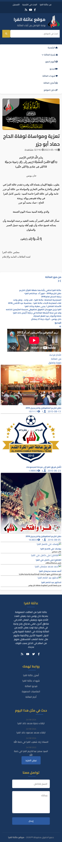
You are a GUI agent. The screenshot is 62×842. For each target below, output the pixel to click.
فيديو (52, 69)
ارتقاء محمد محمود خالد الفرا (31, 732)
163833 (33, 539)
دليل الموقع (49, 90)
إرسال (31, 821)
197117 (33, 411)
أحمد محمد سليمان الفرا (50, 571)
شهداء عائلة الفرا (31, 680)
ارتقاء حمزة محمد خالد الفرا (31, 723)
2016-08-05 (54, 539)
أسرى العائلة (49, 83)
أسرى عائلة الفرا (31, 675)
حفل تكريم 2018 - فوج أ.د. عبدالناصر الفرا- (42, 293)
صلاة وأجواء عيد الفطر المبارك (47, 316)
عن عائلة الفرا (46, 4)
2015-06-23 (54, 470)
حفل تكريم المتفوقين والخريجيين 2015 (43, 408)
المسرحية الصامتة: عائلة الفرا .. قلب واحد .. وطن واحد (37, 300)
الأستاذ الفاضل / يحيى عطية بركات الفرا (43, 306)
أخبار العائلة (31, 697)
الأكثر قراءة (55, 355)
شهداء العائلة (49, 76)
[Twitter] (33, 654)
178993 (33, 470)
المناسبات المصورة (31, 691)
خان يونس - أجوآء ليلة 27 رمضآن (46, 319)
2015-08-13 (54, 411)
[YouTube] (30, 9)
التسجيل (16, 4)
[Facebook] (35, 9)
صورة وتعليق (54, 362)
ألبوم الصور (50, 62)
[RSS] (26, 9)
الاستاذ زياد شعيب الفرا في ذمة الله (31, 742)
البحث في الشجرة (29, 4)
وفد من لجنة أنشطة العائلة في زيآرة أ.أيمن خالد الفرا (37, 313)
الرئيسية (51, 48)
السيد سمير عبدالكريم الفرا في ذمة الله (31, 753)
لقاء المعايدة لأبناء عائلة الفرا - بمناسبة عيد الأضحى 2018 (34, 303)
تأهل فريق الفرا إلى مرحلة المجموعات (43, 467)
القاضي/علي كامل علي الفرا (48, 560)
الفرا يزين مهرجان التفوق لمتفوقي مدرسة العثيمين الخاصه (33, 309)
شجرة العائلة (50, 55)
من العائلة (56, 359)
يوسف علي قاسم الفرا (50, 549)
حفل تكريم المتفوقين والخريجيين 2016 (43, 536)
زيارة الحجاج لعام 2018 (51, 296)
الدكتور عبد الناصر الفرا (51, 582)
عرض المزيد (31, 760)
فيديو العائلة (31, 686)
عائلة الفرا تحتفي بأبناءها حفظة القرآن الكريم (40, 290)
